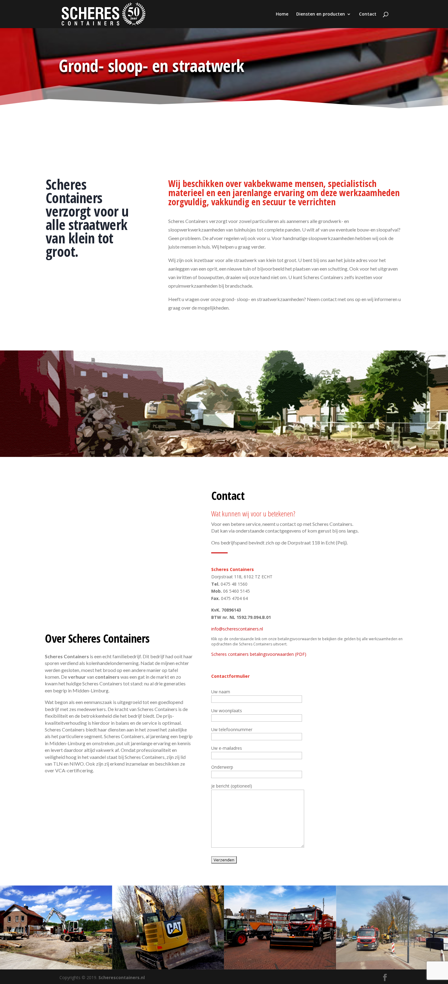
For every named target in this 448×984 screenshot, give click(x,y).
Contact (367, 14)
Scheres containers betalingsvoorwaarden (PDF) (258, 654)
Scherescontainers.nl (121, 977)
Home (282, 14)
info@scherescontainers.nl (237, 629)
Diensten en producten (320, 14)
